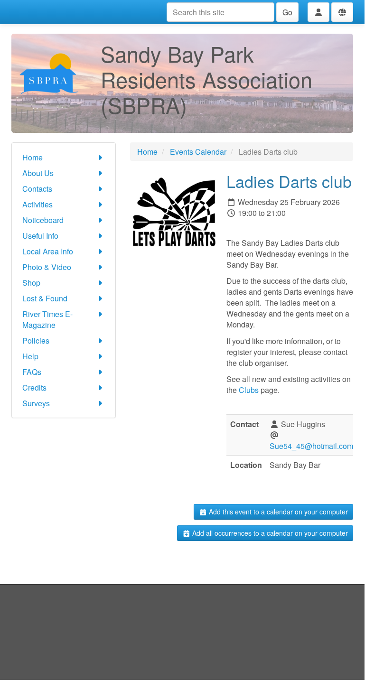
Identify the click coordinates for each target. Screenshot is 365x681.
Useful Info (40, 235)
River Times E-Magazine (47, 319)
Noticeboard (43, 220)
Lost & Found (44, 298)
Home (32, 157)
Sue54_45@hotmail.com (311, 445)
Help (30, 356)
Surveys (36, 403)
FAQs (31, 371)
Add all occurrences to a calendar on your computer (269, 533)
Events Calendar (198, 151)
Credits (34, 387)
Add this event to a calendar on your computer (277, 511)
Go (287, 12)
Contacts (37, 188)
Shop (31, 282)
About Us (38, 173)
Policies (35, 340)
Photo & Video (46, 266)
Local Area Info (47, 251)
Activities (37, 204)
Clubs (249, 389)
